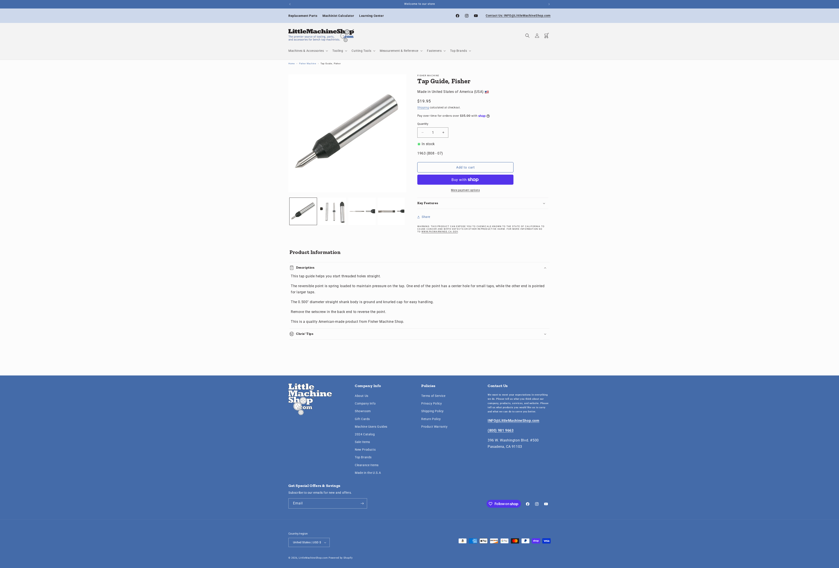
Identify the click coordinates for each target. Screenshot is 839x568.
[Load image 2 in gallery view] (332, 211)
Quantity (422, 123)
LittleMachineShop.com (313, 557)
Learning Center (371, 15)
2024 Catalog (365, 434)
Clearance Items (367, 465)
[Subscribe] (362, 503)
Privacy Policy (431, 403)
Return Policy (431, 419)
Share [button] (426, 217)
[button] (308, 50)
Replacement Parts (302, 15)
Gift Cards (362, 419)
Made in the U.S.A (368, 472)
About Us (361, 396)
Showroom (363, 411)
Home (291, 63)
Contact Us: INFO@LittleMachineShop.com (518, 15)
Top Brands (363, 457)
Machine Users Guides (371, 426)
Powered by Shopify (341, 557)
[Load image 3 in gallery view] (362, 211)
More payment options (465, 190)
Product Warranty (434, 426)
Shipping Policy (432, 411)
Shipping (423, 107)
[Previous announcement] (290, 4)
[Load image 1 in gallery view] (303, 211)
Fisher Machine (307, 63)
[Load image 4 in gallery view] (391, 211)
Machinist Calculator (338, 15)
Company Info (365, 403)
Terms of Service (433, 396)
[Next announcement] (549, 4)
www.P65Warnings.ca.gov (439, 231)
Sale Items (362, 442)
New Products (365, 449)
